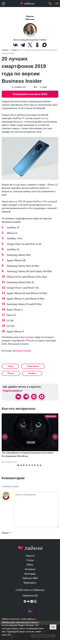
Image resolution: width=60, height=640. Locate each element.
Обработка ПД (30, 595)
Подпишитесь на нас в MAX (30, 94)
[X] (30, 45)
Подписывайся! (12, 390)
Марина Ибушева (30, 17)
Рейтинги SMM (30, 578)
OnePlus (32, 373)
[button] (18, 465)
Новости (30, 556)
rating (10, 366)
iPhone (11, 373)
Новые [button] (5, 533)
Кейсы (30, 565)
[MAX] (44, 45)
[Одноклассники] (37, 45)
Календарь (30, 574)
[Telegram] (22, 45)
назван (29, 337)
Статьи (30, 560)
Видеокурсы (30, 582)
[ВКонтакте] (15, 45)
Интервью (30, 569)
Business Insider (22, 350)
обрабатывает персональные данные (20, 622)
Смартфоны (33, 366)
